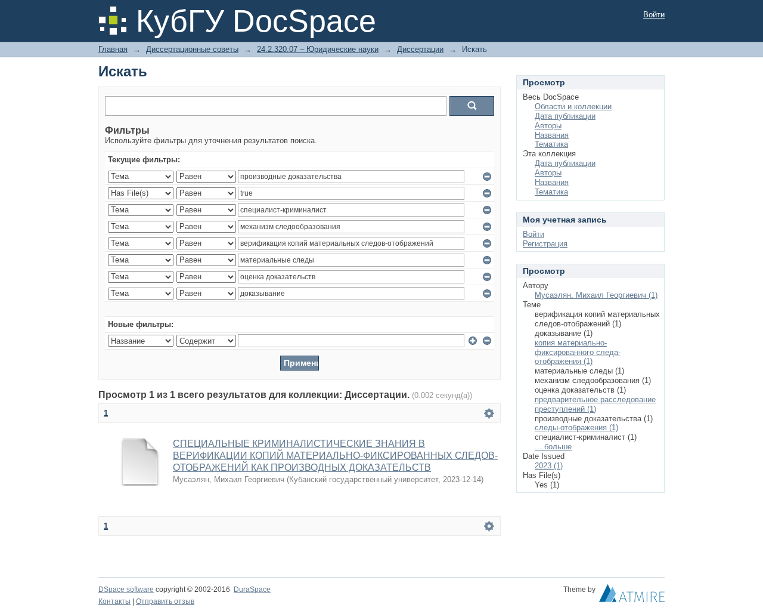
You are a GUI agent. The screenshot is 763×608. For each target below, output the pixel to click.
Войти (654, 14)
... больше (553, 446)
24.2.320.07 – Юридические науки (318, 49)
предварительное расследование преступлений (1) (595, 404)
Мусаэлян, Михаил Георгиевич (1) (596, 295)
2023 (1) (549, 465)
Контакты (114, 601)
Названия (552, 135)
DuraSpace (252, 589)
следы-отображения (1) (576, 427)
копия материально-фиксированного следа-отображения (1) (578, 352)
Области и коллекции (573, 106)
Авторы (548, 125)
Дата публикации (565, 116)
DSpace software (126, 589)
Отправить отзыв (165, 601)
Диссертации (420, 49)
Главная (113, 49)
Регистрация (545, 243)
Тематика (551, 144)
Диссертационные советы (192, 49)
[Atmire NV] (632, 596)
